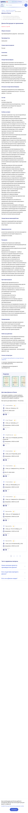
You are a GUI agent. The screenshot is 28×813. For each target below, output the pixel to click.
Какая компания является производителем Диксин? (9, 566)
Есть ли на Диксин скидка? (9, 578)
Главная (3, 10)
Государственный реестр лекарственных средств (12, 358)
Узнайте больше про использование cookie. (12, 806)
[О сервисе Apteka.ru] (26, 1)
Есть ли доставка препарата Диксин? (9, 573)
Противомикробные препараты (8, 11)
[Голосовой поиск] (23, 5)
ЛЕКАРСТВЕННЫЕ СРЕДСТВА (10, 10)
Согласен (14, 809)
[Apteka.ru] (4, 2)
